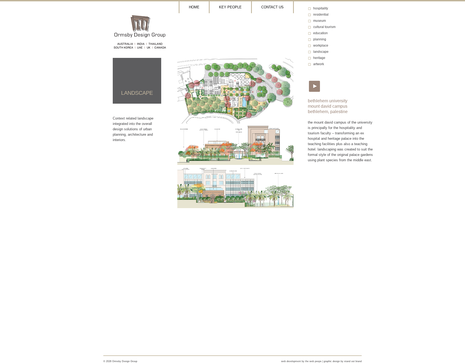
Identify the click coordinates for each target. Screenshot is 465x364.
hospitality (320, 8)
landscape (321, 52)
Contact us (272, 7)
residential (321, 14)
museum (319, 21)
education (320, 33)
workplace (320, 45)
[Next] (313, 85)
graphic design (332, 361)
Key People (230, 7)
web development (291, 361)
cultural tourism (324, 27)
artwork (318, 64)
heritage (319, 58)
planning (319, 39)
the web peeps (313, 361)
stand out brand (353, 361)
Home (194, 7)
